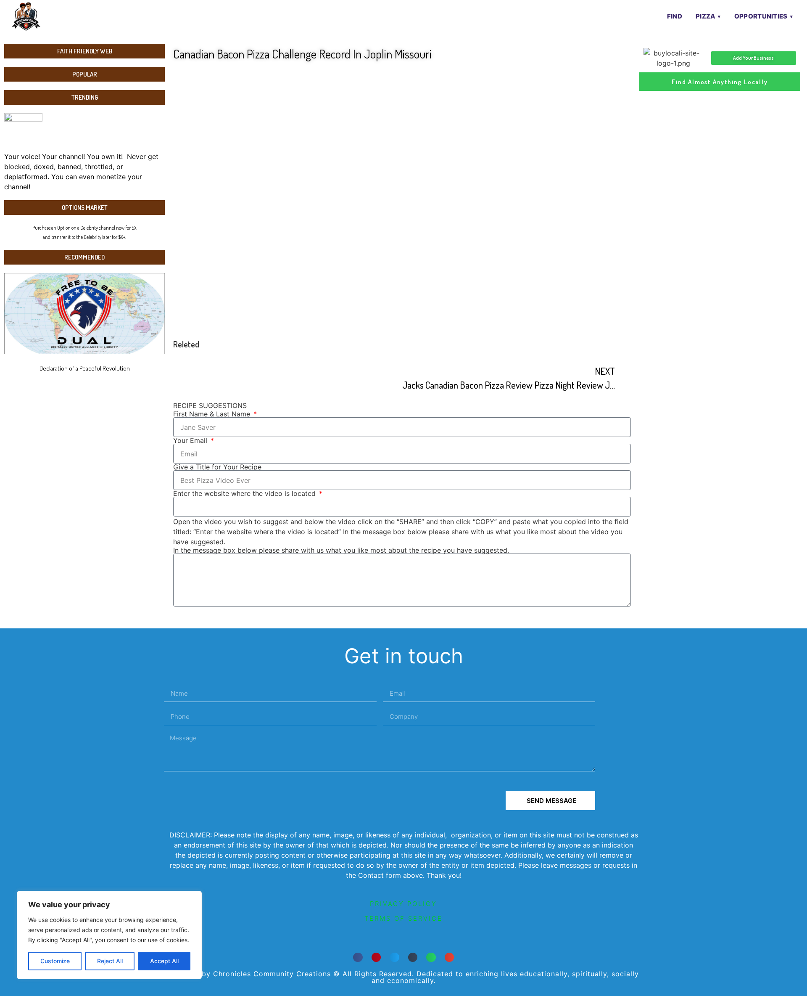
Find (674, 16)
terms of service (403, 918)
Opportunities (761, 16)
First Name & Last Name (212, 414)
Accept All (164, 960)
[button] (358, 957)
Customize (55, 960)
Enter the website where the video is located (245, 493)
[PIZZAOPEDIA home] (43, 16)
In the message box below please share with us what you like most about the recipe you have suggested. (341, 550)
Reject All (110, 960)
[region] (109, 935)
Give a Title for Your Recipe (217, 467)
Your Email (191, 440)
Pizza (706, 16)
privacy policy (403, 904)
